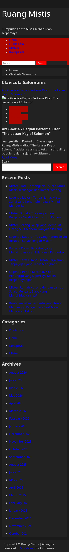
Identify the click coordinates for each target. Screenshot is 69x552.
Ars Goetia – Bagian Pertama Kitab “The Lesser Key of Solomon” (31, 131)
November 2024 (20, 526)
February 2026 (19, 419)
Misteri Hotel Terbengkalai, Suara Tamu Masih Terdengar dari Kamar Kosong (37, 188)
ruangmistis (10, 141)
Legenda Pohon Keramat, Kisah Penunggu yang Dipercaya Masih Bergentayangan (32, 276)
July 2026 (15, 380)
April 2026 (16, 403)
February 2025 (19, 503)
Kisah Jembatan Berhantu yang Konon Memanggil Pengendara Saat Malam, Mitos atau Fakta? (36, 307)
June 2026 (16, 388)
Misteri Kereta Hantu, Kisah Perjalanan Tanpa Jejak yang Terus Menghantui (36, 262)
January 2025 (18, 511)
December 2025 (20, 434)
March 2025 (17, 495)
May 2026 (16, 396)
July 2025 (15, 472)
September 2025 (20, 457)
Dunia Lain (16, 44)
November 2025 (20, 442)
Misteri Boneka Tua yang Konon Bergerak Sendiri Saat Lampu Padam (35, 215)
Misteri (14, 48)
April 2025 (16, 488)
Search (6, 161)
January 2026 (18, 426)
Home (13, 40)
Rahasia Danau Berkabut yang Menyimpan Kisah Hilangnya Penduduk (36, 250)
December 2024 (20, 518)
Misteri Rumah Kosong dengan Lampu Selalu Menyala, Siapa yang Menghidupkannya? (36, 291)
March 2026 (17, 411)
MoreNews (27, 548)
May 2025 (16, 480)
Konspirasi (16, 52)
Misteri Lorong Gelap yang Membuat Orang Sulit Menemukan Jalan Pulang (35, 227)
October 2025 (18, 449)
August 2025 (18, 465)
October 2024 (18, 534)
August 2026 (18, 372)
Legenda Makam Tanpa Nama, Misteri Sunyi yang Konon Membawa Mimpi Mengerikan (35, 202)
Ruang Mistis (26, 13)
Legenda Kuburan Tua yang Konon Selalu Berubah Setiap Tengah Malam (38, 239)
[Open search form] (3, 59)
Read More (9, 157)
